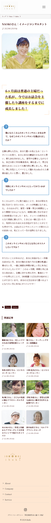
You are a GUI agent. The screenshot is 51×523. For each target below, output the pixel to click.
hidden (5, 473)
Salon (15, 307)
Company (9, 488)
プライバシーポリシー (15, 515)
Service (8, 499)
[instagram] (25, 509)
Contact (8, 494)
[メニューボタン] (44, 7)
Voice (8, 307)
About (7, 483)
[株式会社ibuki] (9, 7)
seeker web (14, 473)
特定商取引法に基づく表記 (34, 515)
